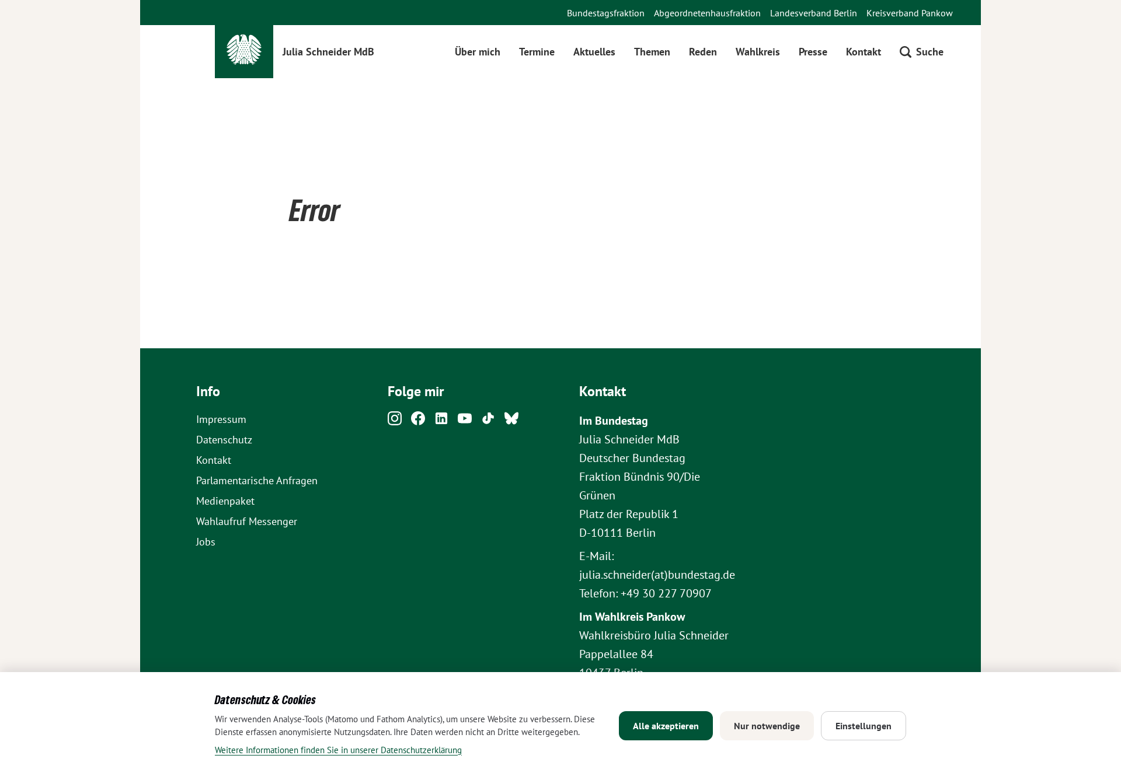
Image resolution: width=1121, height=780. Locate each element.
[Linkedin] (441, 421)
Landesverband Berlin (813, 13)
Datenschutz (224, 439)
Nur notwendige (767, 726)
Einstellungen (863, 726)
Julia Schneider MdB (328, 51)
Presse (813, 51)
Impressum (221, 419)
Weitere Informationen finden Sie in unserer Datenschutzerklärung (338, 749)
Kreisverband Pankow (909, 13)
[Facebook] (418, 421)
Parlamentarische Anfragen (257, 480)
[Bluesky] (511, 421)
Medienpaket (225, 501)
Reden (703, 51)
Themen (652, 51)
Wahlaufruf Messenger (246, 521)
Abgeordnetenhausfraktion (707, 13)
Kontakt (863, 51)
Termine (537, 51)
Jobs (205, 541)
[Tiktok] (488, 421)
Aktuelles (594, 51)
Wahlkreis (758, 51)
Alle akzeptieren (666, 726)
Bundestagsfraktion (606, 13)
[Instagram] (395, 421)
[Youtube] (465, 421)
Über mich (477, 51)
